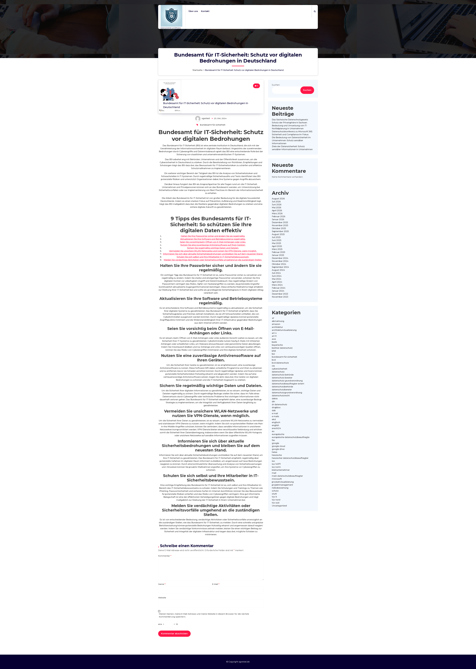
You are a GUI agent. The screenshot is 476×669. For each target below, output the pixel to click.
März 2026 (277, 213)
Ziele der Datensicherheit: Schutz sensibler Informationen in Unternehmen (292, 148)
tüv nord (276, 500)
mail (274, 473)
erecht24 (276, 428)
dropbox (276, 407)
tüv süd (275, 503)
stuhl (274, 494)
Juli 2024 (276, 273)
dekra (275, 398)
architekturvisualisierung (284, 330)
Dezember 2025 (280, 222)
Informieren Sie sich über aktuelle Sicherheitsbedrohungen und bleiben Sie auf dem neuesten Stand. (213, 254)
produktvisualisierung (283, 482)
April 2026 (277, 210)
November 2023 (280, 297)
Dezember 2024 (280, 258)
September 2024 (280, 267)
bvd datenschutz (280, 363)
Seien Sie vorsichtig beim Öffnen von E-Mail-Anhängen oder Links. (213, 242)
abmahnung (278, 321)
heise (274, 452)
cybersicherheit (279, 369)
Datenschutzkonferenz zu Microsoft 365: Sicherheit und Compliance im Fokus (292, 133)
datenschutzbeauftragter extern (288, 383)
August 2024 (278, 270)
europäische (278, 434)
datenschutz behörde (283, 375)
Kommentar (164, 556)
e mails (275, 416)
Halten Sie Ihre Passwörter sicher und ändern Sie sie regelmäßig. (213, 236)
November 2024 (280, 261)
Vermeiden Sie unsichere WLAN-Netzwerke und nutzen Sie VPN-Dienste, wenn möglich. (213, 251)
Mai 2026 (276, 207)
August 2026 (278, 198)
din (273, 401)
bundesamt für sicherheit (212, 125)
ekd (274, 419)
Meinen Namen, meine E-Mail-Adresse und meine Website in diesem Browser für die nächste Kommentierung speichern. (204, 615)
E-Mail (215, 584)
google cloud (278, 446)
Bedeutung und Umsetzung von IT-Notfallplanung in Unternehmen (289, 127)
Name (161, 584)
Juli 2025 (276, 237)
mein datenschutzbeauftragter (287, 476)
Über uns (193, 11)
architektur (277, 327)
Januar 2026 (278, 219)
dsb (274, 410)
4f (273, 318)
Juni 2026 (276, 204)
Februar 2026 (278, 216)
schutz (275, 491)
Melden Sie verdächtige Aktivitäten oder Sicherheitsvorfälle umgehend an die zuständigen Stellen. (213, 260)
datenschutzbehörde (282, 386)
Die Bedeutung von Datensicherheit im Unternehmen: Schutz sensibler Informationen (291, 140)
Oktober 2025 (279, 228)
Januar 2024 (278, 291)
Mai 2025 (276, 243)
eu (273, 431)
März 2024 (277, 285)
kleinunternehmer (281, 470)
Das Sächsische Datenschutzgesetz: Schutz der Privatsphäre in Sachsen (290, 121)
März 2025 (277, 249)
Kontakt (205, 11)
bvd (274, 360)
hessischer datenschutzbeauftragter (290, 458)
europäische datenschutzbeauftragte (290, 437)
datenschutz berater (282, 378)
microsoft (277, 479)
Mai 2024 (276, 279)
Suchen (276, 85)
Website (162, 597)
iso (273, 461)
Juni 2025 (276, 240)
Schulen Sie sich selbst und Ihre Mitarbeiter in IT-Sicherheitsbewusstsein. (213, 257)
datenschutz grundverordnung (287, 381)
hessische (277, 455)
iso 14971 (276, 464)
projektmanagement (282, 485)
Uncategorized (279, 506)
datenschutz (278, 372)
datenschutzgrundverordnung (287, 392)
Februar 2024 (278, 288)
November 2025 (280, 225)
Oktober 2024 (279, 264)
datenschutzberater (282, 389)
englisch (276, 422)
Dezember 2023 (280, 294)
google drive (278, 449)
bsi (273, 354)
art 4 (274, 333)
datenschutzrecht (281, 395)
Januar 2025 (278, 255)
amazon (276, 324)
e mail (275, 413)
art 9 (274, 336)
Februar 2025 (278, 252)
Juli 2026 (276, 201)
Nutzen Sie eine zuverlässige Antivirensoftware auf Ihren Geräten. (212, 245)
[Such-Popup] (315, 11)
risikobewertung (280, 488)
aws (274, 339)
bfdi (274, 351)
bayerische (277, 345)
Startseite (197, 70)
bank (274, 342)
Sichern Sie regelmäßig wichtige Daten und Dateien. (213, 248)
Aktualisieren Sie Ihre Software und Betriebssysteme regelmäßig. (212, 239)
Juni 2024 (277, 276)
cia (273, 366)
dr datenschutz (279, 404)
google (275, 443)
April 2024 (277, 282)
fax (273, 440)
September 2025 (280, 231)
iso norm (276, 467)
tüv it (274, 497)
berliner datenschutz (282, 348)
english (275, 425)
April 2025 (277, 246)
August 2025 (278, 234)
